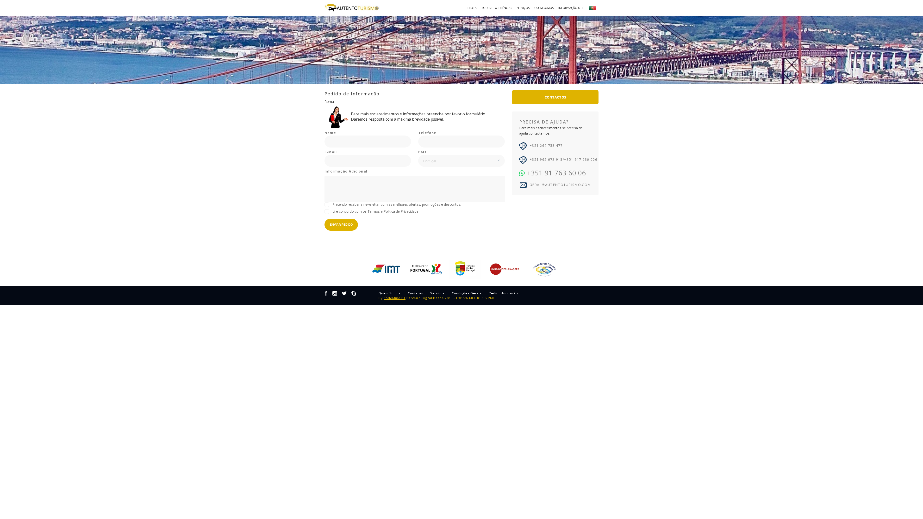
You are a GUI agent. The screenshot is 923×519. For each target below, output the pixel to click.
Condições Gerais (467, 293)
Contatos (415, 293)
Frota (472, 8)
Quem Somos (544, 8)
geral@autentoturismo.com (560, 184)
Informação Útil (571, 8)
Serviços (523, 8)
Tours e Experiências (496, 8)
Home (439, 39)
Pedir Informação (503, 293)
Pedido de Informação (468, 39)
